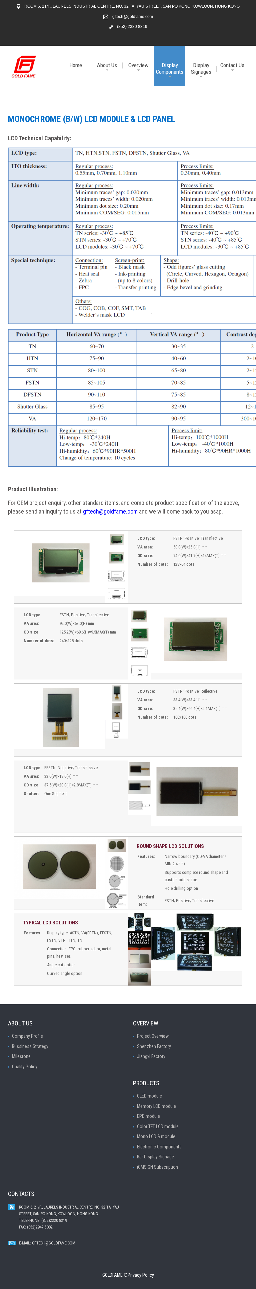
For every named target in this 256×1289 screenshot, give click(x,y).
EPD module (148, 1116)
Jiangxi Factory (151, 1056)
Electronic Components (159, 1146)
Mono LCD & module (156, 1136)
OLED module (149, 1096)
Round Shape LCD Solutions (170, 846)
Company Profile (27, 1036)
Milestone (21, 1056)
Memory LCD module (156, 1106)
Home (75, 65)
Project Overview (153, 1036)
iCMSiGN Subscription (157, 1167)
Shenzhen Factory (154, 1046)
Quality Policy (24, 1066)
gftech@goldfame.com (132, 16)
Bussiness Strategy (30, 1046)
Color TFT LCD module (158, 1126)
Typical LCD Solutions (50, 923)
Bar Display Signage (155, 1156)
